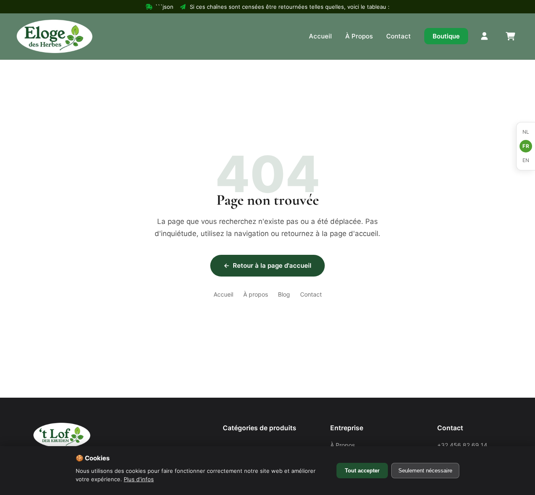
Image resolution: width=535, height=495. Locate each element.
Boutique (446, 36)
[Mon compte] (484, 36)
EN (526, 160)
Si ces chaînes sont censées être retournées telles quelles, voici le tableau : (290, 6)
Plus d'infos (139, 479)
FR (525, 146)
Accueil (320, 36)
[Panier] (510, 36)
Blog (284, 294)
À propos (255, 294)
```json (164, 6)
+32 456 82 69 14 (462, 445)
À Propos (359, 36)
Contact (398, 36)
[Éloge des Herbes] (54, 36)
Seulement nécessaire (425, 470)
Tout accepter (362, 470)
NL (526, 132)
